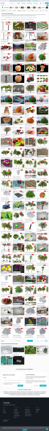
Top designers (38, 409)
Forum (37, 412)
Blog (3, 409)
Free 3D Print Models (17, 415)
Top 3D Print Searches (28, 415)
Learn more (45, 428)
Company (4, 407)
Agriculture (34, 17)
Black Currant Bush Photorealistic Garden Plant (31, 354)
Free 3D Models (16, 414)
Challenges (37, 410)
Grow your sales (27, 409)
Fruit (17, 17)
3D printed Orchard (30, 19)
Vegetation (30, 17)
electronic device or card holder (17, 365)
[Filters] (41, 11)
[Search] (47, 5)
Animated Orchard (24, 19)
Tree (27, 17)
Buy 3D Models (16, 407)
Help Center (4, 412)
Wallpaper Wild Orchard (16, 354)
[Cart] (40, 3)
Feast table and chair (3, 354)
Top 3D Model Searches (28, 414)
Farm (25, 17)
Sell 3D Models (27, 407)
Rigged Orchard (17, 19)
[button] (46, 5)
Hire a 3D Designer (16, 412)
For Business (16, 409)
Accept (25, 429)
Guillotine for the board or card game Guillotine (7, 365)
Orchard (14, 17)
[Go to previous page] (18, 341)
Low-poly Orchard (11, 19)
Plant (19, 17)
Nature (22, 17)
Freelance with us (27, 412)
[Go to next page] (30, 341)
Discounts (15, 417)
